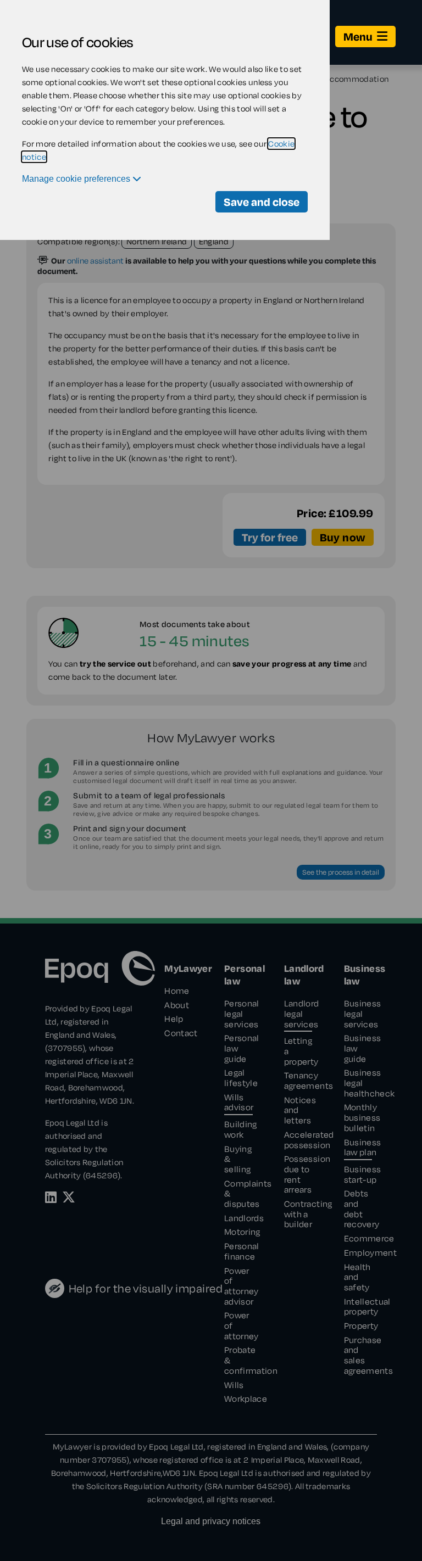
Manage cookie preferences (77, 178)
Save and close (261, 202)
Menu (358, 36)
